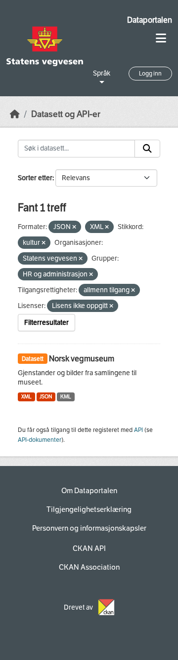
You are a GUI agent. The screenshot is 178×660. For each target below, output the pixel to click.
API (138, 430)
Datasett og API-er (65, 114)
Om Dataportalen (89, 490)
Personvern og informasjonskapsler (89, 528)
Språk (101, 73)
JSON (46, 396)
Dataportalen (149, 20)
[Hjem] (15, 114)
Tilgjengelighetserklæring (89, 509)
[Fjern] (74, 227)
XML (26, 396)
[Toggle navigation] (161, 38)
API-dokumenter (39, 439)
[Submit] (147, 148)
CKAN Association (89, 567)
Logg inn (150, 73)
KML (65, 396)
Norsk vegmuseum (81, 358)
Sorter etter (35, 178)
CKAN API (89, 548)
